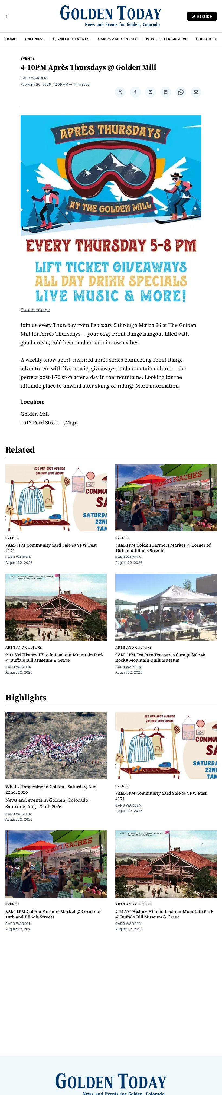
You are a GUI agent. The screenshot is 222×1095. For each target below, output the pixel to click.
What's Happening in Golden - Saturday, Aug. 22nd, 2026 (51, 789)
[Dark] (7, 16)
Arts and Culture (23, 647)
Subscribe (202, 16)
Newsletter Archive (167, 39)
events (28, 58)
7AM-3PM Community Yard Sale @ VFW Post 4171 (51, 547)
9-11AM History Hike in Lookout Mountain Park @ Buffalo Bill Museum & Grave (54, 657)
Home (10, 39)
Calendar (35, 39)
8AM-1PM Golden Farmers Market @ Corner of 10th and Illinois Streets (163, 547)
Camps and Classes (118, 39)
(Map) (70, 422)
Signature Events (71, 39)
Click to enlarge (35, 309)
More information (157, 385)
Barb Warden (34, 78)
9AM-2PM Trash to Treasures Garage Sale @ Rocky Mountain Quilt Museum (160, 657)
